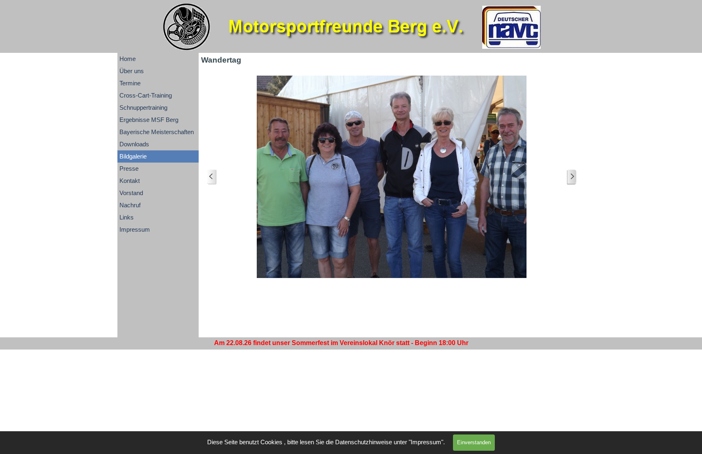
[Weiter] (571, 177)
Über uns (131, 71)
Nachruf (130, 205)
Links (126, 217)
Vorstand (131, 193)
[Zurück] (212, 177)
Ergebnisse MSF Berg (148, 120)
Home (127, 59)
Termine (130, 83)
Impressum (134, 229)
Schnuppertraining (143, 107)
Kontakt (129, 181)
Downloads (134, 144)
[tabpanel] (341, 343)
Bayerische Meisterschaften (156, 132)
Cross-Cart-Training (145, 95)
